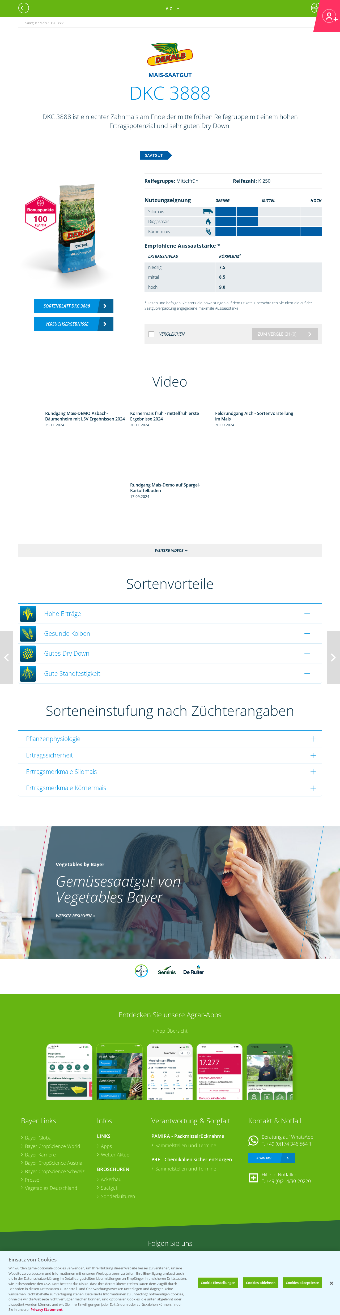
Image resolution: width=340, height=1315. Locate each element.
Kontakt (264, 1157)
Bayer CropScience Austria (53, 1163)
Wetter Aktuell (116, 1154)
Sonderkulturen (118, 1196)
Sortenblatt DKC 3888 (67, 306)
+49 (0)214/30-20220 (288, 1181)
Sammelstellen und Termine (185, 1145)
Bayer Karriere (40, 1154)
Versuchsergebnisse (66, 324)
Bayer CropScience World (52, 1146)
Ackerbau (111, 1179)
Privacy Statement (47, 1309)
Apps (106, 1146)
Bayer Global (39, 1137)
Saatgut (109, 1188)
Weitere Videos (169, 550)
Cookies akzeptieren (302, 1282)
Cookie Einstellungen (218, 1282)
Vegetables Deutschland (51, 1188)
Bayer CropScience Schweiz (54, 1171)
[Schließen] (331, 1283)
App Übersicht (172, 1031)
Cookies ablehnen (260, 1282)
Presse (32, 1180)
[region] (170, 1283)
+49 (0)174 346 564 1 (289, 1144)
